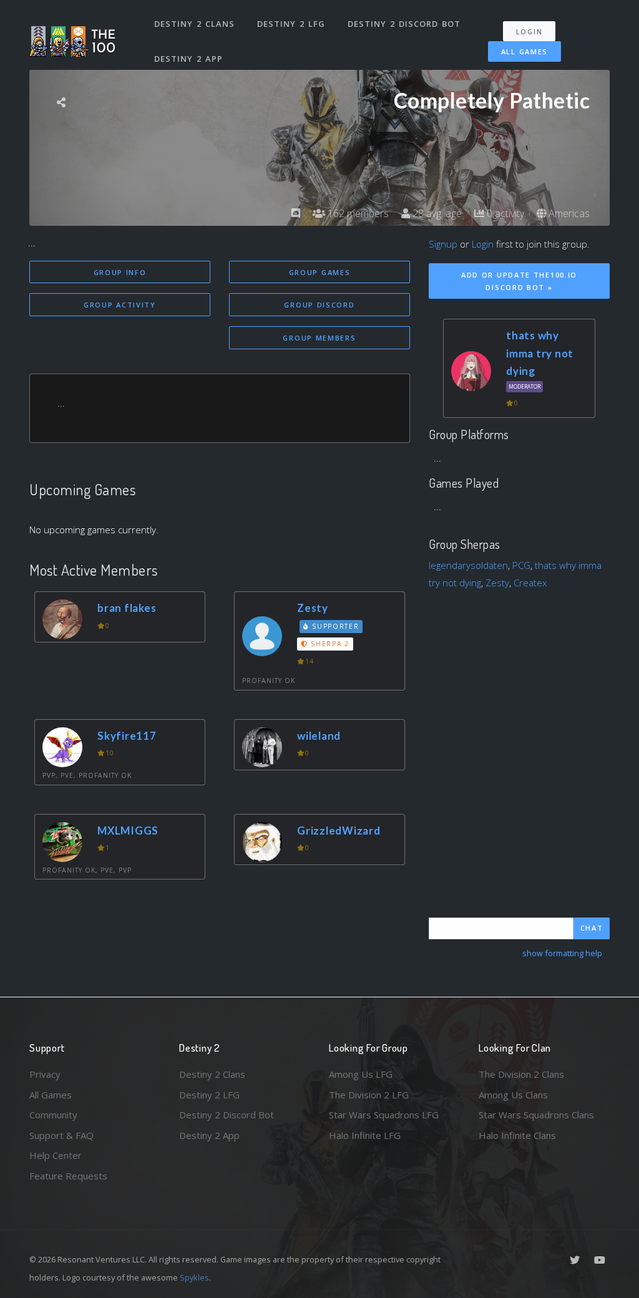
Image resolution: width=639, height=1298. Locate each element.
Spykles (194, 1277)
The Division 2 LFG (369, 1094)
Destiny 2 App (188, 58)
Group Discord (319, 304)
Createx (530, 582)
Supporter (334, 626)
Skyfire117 (127, 735)
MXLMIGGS (128, 830)
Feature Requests (68, 1176)
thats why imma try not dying (539, 353)
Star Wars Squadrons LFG (384, 1114)
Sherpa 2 (328, 643)
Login (529, 31)
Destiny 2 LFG (291, 23)
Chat (591, 927)
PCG (521, 565)
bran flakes (126, 607)
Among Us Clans (513, 1094)
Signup (443, 244)
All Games (524, 51)
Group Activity (120, 304)
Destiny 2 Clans (194, 23)
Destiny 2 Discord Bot (404, 23)
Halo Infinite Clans (517, 1135)
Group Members (319, 337)
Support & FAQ (61, 1135)
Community (53, 1114)
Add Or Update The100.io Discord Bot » (519, 281)
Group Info (120, 272)
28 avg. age (436, 213)
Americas (568, 213)
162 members (357, 213)
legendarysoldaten (468, 565)
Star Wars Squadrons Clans (536, 1114)
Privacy (45, 1074)
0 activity (504, 213)
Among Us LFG (361, 1074)
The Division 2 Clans (521, 1074)
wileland (319, 735)
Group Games (320, 272)
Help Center (55, 1155)
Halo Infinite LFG (365, 1135)
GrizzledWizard (339, 830)
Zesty (312, 607)
